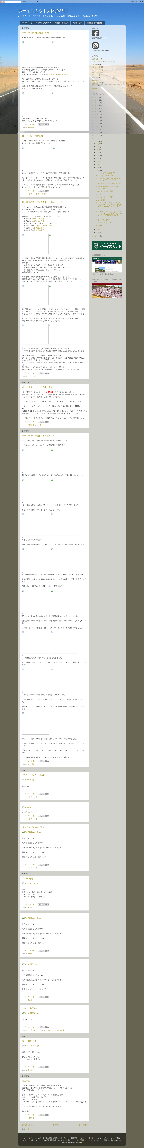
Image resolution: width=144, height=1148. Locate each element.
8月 (98, 155)
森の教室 (95, 88)
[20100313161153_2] (31, 918)
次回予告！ (27, 1081)
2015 (97, 129)
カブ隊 (30, 1030)
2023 (97, 106)
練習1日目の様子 (39, 219)
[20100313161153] (30, 964)
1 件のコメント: (29, 124)
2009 (97, 236)
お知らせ (31, 425)
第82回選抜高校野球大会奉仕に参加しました (42, 202)
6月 (98, 161)
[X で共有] (44, 124)
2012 (97, 135)
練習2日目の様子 (39, 221)
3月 (98, 170)
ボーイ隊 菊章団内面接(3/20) (58, 74)
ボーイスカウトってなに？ (41, 23)
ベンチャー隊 (32, 194)
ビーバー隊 (96, 67)
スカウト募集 (77, 23)
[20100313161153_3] (31, 832)
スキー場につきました (32, 1041)
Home (24, 23)
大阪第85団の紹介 (62, 23)
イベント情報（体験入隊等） (102, 61)
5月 (98, 164)
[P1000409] (28, 780)
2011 (97, 138)
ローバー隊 (42, 194)
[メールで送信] (39, 124)
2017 (97, 123)
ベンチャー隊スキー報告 (33, 827)
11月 (98, 147)
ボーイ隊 (31, 128)
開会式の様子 (39, 228)
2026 (97, 97)
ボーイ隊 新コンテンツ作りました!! (38, 387)
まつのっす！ (101, 194)
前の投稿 (83, 1124)
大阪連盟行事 (97, 83)
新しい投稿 (27, 1124)
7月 (98, 158)
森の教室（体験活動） (95, 23)
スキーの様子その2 (30, 1008)
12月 (98, 144)
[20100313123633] (30, 1046)
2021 (97, 112)
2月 (98, 229)
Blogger (80, 1142)
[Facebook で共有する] (46, 124)
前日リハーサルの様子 (45, 226)
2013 (97, 132)
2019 (97, 118)
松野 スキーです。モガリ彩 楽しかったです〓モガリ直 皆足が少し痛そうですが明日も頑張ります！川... (109, 205)
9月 (98, 152)
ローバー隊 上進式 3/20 (32, 136)
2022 (97, 109)
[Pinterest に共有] (48, 124)
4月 (98, 167)
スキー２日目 (28, 879)
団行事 (62, 1030)
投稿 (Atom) (30, 1129)
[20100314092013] (30, 883)
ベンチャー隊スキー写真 (33, 775)
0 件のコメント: (29, 191)
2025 (97, 100)
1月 (98, 232)
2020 (97, 115)
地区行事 (95, 80)
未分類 (30, 907)
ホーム (55, 1124)
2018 (97, 120)
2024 (97, 103)
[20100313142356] (30, 1013)
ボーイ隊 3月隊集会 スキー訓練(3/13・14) (41, 436)
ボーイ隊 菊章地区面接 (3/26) (35, 33)
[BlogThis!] (41, 124)
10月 (98, 150)
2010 (97, 141)
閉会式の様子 (39, 230)
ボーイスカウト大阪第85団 (43, 10)
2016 (97, 126)
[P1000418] (28, 807)
